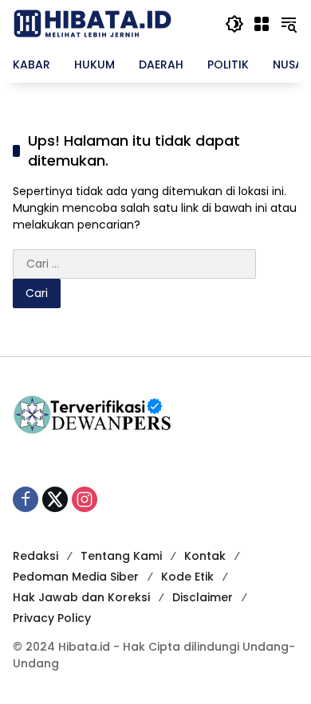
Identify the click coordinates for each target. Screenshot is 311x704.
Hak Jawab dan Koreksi (81, 597)
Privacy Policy (52, 618)
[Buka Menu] (261, 23)
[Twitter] (55, 499)
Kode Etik (187, 577)
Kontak (205, 556)
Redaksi (35, 556)
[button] (234, 23)
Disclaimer (202, 597)
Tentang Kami (121, 556)
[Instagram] (84, 499)
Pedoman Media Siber (76, 577)
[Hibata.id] (92, 23)
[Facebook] (25, 499)
